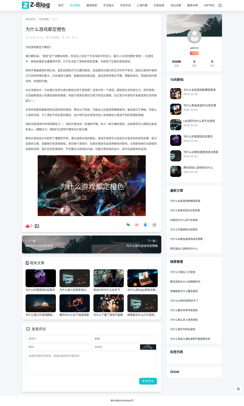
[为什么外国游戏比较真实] (175, 140)
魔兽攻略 (192, 5)
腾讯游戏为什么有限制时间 (185, 281)
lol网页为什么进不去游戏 (199, 121)
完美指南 (159, 5)
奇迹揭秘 (75, 5)
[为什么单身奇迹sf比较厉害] (175, 109)
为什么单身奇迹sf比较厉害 (199, 105)
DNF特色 (209, 5)
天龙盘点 (108, 5)
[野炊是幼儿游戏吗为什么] (175, 171)
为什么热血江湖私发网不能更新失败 (190, 338)
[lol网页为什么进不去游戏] (175, 124)
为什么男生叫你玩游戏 (182, 329)
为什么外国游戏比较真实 (198, 136)
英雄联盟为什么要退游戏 (184, 291)
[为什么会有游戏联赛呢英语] (175, 93)
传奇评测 (125, 5)
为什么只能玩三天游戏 (182, 272)
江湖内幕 (142, 5)
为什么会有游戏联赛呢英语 (199, 89)
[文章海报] (37, 225)
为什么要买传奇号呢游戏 (184, 310)
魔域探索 (91, 5)
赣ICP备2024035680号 (122, 400)
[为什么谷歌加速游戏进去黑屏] (175, 155)
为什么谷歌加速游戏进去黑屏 (200, 152)
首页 (61, 5)
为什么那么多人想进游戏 (184, 319)
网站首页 (31, 19)
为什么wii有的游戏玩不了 (184, 300)
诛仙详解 (175, 5)
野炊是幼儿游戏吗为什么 (198, 167)
